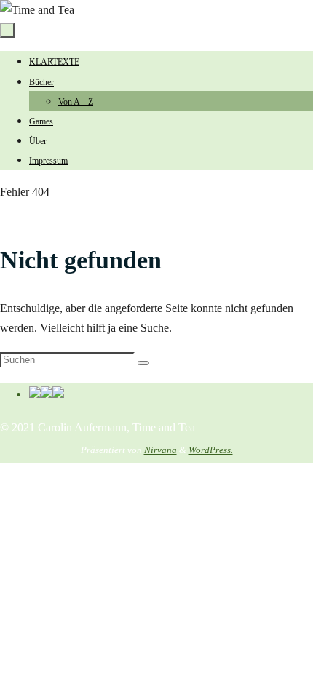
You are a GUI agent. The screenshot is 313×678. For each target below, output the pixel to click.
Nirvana (160, 449)
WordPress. (211, 449)
